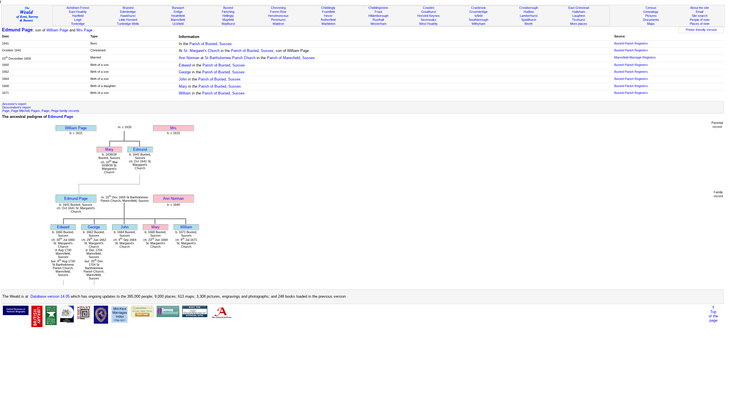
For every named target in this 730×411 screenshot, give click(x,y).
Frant (378, 11)
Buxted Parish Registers (631, 43)
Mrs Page (84, 30)
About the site (699, 7)
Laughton (578, 15)
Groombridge (478, 11)
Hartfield (78, 15)
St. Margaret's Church (202, 51)
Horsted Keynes (428, 15)
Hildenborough (378, 15)
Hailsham (578, 11)
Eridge (178, 11)
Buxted (228, 7)
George (185, 72)
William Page (57, 30)
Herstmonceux (278, 15)
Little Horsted (128, 19)
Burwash (178, 7)
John (183, 79)
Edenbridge (128, 11)
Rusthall (378, 19)
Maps (651, 23)
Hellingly (228, 15)
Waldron (278, 23)
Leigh (78, 19)
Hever (328, 15)
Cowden (428, 7)
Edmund (140, 149)
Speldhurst (528, 19)
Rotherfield (328, 19)
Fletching (228, 11)
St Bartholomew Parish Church (230, 58)
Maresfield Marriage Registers (635, 57)
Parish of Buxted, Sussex (210, 44)
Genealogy (650, 11)
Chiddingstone (378, 7)
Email (699, 11)
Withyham (478, 23)
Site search (699, 15)
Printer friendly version (701, 29)
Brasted (128, 7)
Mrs (173, 128)
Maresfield (178, 19)
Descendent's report (16, 107)
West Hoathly (428, 23)
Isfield (478, 15)
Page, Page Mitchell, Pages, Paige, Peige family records (40, 110)
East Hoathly (78, 11)
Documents (651, 19)
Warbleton (328, 23)
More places (578, 23)
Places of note (699, 23)
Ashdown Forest (77, 7)
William (185, 93)
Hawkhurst (127, 15)
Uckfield (178, 23)
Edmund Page (17, 29)
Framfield (328, 11)
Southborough (478, 19)
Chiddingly (328, 7)
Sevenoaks (428, 19)
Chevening (278, 7)
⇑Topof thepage (713, 314)
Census (651, 7)
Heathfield (178, 15)
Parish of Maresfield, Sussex (291, 58)
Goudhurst (428, 11)
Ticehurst (578, 19)
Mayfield (228, 19)
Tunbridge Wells (128, 23)
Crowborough (528, 7)
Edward (185, 65)
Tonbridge (78, 23)
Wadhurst (228, 23)
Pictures (651, 15)
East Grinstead (578, 7)
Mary (183, 86)
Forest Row (278, 11)
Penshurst (278, 19)
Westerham (378, 23)
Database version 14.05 (50, 296)
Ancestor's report (14, 104)
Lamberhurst (529, 15)
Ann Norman (189, 58)
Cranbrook (478, 7)
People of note (699, 19)
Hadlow (529, 11)
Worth (528, 23)
